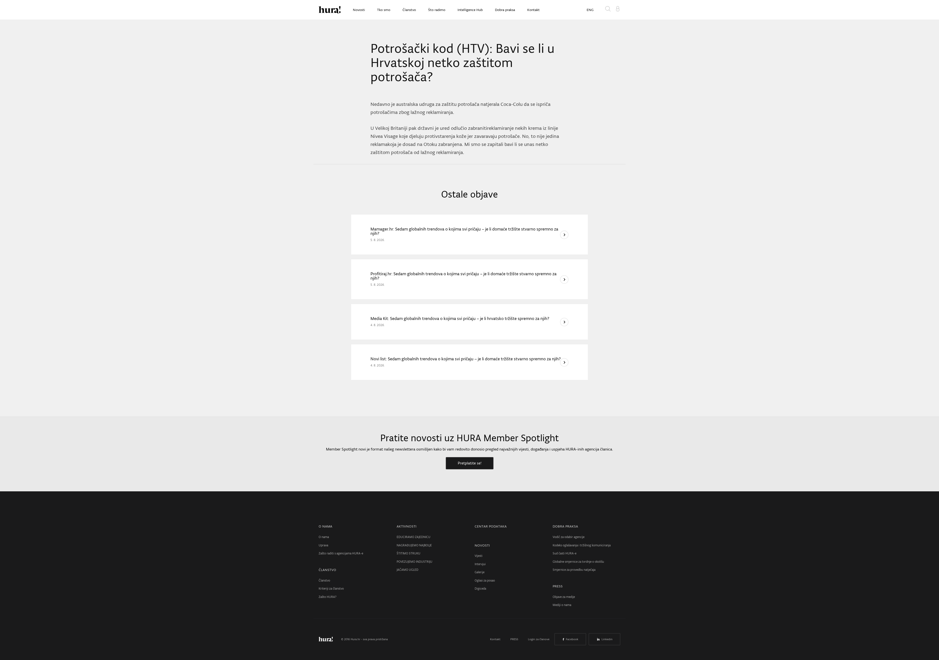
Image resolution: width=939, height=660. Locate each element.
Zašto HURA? (327, 597)
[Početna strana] (329, 639)
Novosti (359, 10)
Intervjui (480, 564)
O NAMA (325, 526)
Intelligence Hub (470, 10)
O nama (324, 537)
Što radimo (436, 10)
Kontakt (533, 10)
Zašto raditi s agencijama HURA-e (341, 553)
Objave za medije (564, 597)
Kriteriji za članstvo (331, 588)
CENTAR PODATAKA (491, 526)
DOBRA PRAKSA (565, 526)
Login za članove (538, 639)
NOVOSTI (482, 545)
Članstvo (409, 10)
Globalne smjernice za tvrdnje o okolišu (578, 561)
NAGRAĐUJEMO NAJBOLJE (414, 545)
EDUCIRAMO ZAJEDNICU (413, 537)
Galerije (479, 572)
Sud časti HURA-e (564, 553)
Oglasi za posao (485, 580)
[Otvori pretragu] (609, 9)
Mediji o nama (562, 605)
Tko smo (383, 10)
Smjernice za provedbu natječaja (574, 570)
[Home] (330, 9)
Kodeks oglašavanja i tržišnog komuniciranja (582, 545)
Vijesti (478, 556)
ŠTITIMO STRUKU (408, 553)
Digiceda (480, 588)
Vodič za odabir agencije (568, 537)
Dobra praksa (505, 10)
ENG (590, 10)
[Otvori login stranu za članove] (617, 8)
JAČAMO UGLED (407, 570)
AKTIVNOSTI (406, 526)
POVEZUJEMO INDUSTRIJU (414, 561)
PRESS (558, 586)
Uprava (323, 545)
